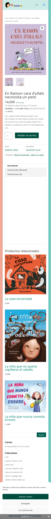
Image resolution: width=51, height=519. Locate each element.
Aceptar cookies (25, 496)
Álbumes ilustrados (22, 155)
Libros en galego (11, 476)
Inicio (7, 18)
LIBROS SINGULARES (13, 480)
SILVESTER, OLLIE (33, 150)
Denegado (25, 503)
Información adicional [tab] (17, 170)
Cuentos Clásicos (12, 461)
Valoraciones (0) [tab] (14, 174)
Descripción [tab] (12, 165)
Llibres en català (16, 18)
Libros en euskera (12, 472)
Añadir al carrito (26, 135)
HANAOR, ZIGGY (11, 150)
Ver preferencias (25, 510)
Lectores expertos (12, 468)
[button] (42, 28)
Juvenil (7, 465)
